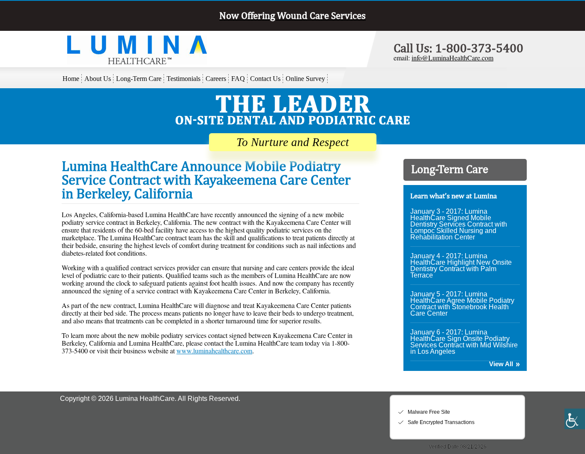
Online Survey (305, 78)
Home (71, 78)
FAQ (238, 78)
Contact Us (265, 78)
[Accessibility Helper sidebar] (574, 419)
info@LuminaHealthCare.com (452, 57)
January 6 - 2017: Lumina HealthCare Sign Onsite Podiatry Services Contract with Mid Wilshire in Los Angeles (464, 342)
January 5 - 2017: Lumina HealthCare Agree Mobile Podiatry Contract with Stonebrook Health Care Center (462, 303)
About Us (97, 78)
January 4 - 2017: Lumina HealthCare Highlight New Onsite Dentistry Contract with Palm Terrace (461, 265)
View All (501, 364)
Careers (216, 78)
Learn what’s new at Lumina (453, 195)
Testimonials (183, 78)
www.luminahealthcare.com (214, 350)
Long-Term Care (138, 78)
